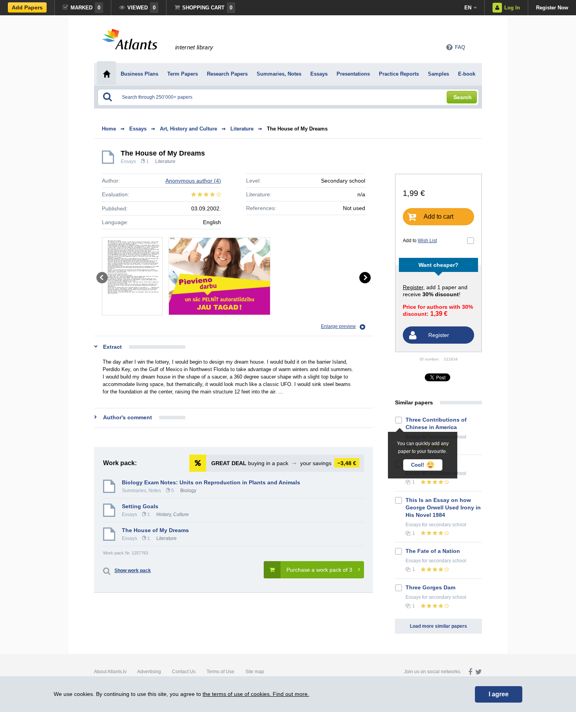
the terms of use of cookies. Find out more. (256, 694)
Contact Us (184, 671)
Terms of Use (220, 671)
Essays (128, 161)
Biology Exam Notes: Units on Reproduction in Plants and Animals (211, 482)
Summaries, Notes (141, 490)
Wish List (427, 240)
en (467, 8)
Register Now (552, 8)
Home (109, 129)
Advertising (149, 671)
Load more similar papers (438, 626)
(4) (193, 181)
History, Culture (172, 514)
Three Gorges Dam (430, 587)
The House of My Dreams (297, 129)
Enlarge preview (338, 326)
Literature (165, 161)
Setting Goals (140, 506)
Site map (254, 671)
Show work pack (132, 570)
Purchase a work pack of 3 (319, 570)
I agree (499, 694)
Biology (188, 490)
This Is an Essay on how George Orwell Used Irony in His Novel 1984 (443, 507)
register (413, 287)
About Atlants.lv (110, 671)
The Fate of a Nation (433, 551)
